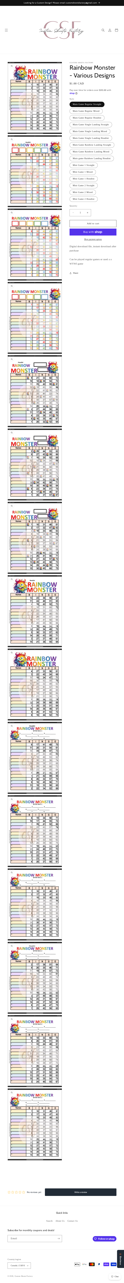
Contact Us (72, 1221)
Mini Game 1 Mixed (83, 172)
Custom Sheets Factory (24, 1276)
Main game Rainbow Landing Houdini (92, 158)
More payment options (93, 239)
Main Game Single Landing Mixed (90, 131)
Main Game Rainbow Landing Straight (92, 145)
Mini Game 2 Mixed (83, 192)
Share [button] (75, 273)
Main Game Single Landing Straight (91, 124)
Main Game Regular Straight (87, 104)
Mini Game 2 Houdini (84, 199)
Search (49, 1221)
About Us (59, 1221)
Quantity (73, 206)
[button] (6, 30)
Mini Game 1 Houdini (84, 179)
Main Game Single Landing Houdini (91, 138)
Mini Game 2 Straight (84, 185)
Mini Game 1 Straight (84, 165)
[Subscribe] (58, 1238)
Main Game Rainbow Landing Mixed (91, 152)
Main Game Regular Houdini (87, 118)
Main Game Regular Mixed (86, 111)
